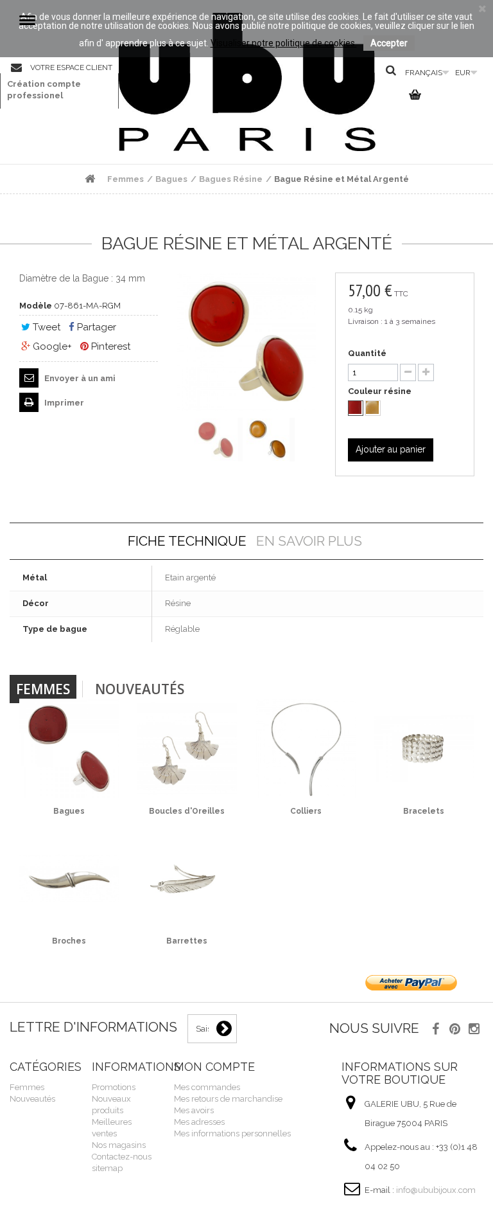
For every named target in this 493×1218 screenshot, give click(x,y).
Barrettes (186, 940)
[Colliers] (306, 748)
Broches (69, 940)
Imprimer (63, 402)
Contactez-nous (20, 68)
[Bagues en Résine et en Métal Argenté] (218, 439)
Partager (95, 327)
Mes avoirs (194, 1110)
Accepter (389, 43)
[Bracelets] (424, 748)
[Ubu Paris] (247, 82)
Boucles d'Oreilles (187, 811)
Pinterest (109, 346)
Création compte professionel (44, 89)
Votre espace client (71, 67)
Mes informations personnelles (232, 1133)
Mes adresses (199, 1122)
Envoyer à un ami (79, 378)
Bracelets (423, 811)
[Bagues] (69, 748)
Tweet (45, 327)
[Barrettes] (187, 878)
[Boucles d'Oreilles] (187, 748)
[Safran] (373, 408)
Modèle (35, 305)
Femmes (43, 689)
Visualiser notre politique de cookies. (284, 43)
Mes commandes (207, 1087)
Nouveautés (139, 689)
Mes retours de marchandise (228, 1099)
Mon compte (214, 1066)
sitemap (107, 1168)
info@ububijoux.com (436, 1190)
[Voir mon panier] (413, 97)
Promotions (113, 1087)
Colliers (306, 811)
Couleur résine (380, 391)
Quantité (367, 353)
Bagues (69, 811)
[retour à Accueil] (90, 179)
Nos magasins (119, 1145)
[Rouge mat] (356, 408)
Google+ (51, 346)
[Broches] (69, 878)
